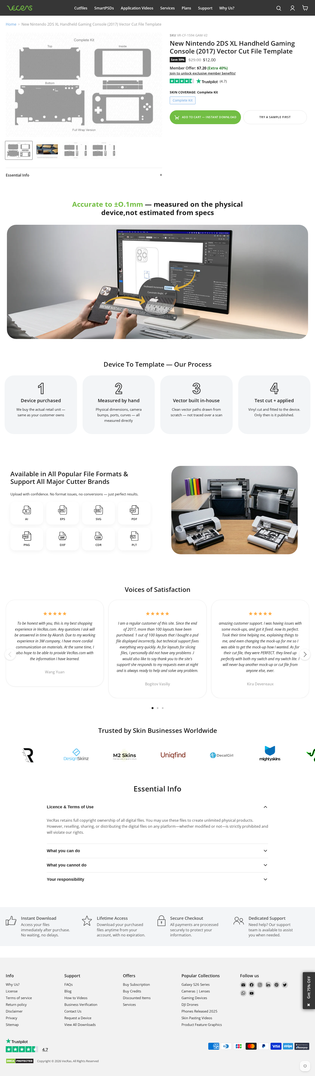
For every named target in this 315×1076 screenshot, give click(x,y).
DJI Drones (189, 1004)
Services (167, 8)
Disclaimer (14, 1011)
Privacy (11, 1018)
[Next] (304, 654)
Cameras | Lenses (195, 991)
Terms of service (19, 997)
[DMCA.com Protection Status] (20, 1061)
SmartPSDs (104, 8)
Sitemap (12, 1024)
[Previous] (10, 654)
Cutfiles (80, 8)
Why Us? (226, 8)
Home (11, 24)
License (12, 991)
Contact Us (72, 1011)
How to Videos (75, 997)
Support (205, 8)
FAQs (68, 984)
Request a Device (77, 1018)
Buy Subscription (136, 984)
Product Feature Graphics (201, 1024)
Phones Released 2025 (199, 1011)
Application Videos (137, 8)
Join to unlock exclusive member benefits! (203, 73)
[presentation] (279, 8)
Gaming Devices (194, 997)
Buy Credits (132, 991)
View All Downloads (80, 1024)
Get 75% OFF (309, 987)
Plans (186, 8)
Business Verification (80, 1004)
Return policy (16, 1004)
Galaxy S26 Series (195, 984)
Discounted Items (137, 997)
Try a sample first (275, 117)
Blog (67, 991)
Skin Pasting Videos (196, 1018)
